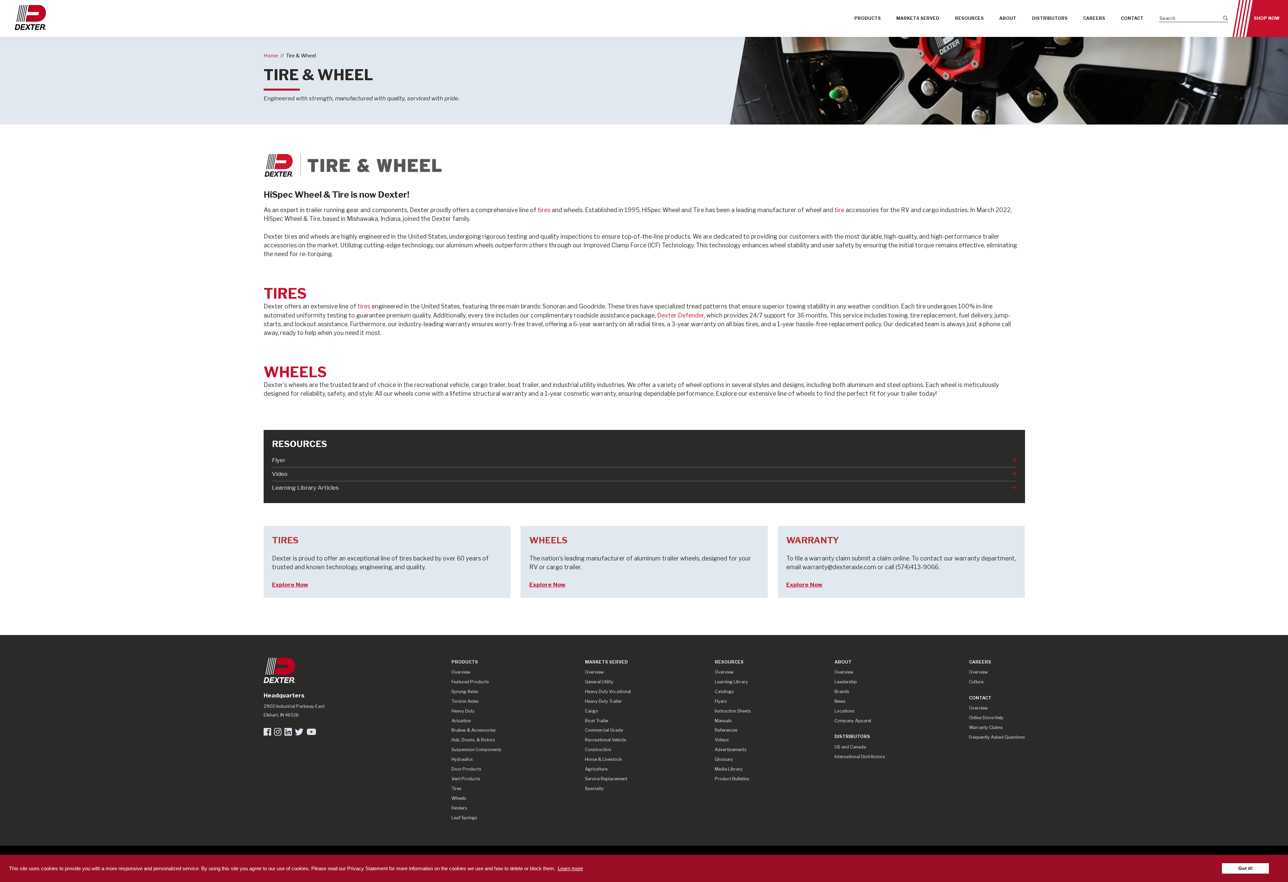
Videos (722, 739)
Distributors (1050, 18)
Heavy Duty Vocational (608, 691)
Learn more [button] (570, 868)
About (1007, 18)
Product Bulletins (732, 778)
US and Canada (850, 746)
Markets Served (917, 18)
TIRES (285, 293)
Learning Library (731, 681)
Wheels (458, 798)
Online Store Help (986, 717)
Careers (1094, 18)
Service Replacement (606, 778)
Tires (456, 788)
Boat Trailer (597, 720)
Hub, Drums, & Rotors (473, 739)
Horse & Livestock (603, 759)
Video (279, 474)
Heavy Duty (463, 711)
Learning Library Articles (305, 487)
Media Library (729, 769)
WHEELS (295, 372)
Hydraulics (462, 759)
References (726, 730)
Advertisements (731, 749)
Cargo (591, 711)
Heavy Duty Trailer (603, 701)
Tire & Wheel (301, 55)
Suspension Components (476, 749)
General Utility (599, 681)
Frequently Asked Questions (997, 737)
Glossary (724, 759)
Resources (969, 18)
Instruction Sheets (733, 711)
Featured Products (470, 681)
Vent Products (465, 778)
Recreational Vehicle (605, 739)
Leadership (846, 681)
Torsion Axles (465, 701)
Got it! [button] (1245, 868)
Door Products (466, 769)
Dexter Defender (680, 315)
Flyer (278, 460)
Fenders (459, 808)
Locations (845, 711)
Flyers (721, 701)
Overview (460, 672)
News (840, 701)
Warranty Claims (986, 727)
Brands (842, 691)
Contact (1132, 18)
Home (271, 55)
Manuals (723, 720)
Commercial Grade (604, 730)
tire (840, 209)
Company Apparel (853, 720)
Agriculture (596, 769)
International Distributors (860, 756)
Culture (976, 681)
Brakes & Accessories (473, 730)
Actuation (461, 720)
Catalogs (724, 691)
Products (867, 18)
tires (545, 209)
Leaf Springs (464, 817)
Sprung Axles (464, 691)
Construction (598, 749)
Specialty (594, 788)
